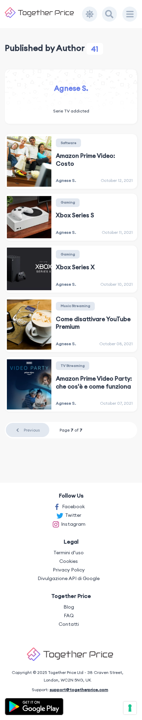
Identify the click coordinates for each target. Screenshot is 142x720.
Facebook (73, 506)
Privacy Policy (69, 570)
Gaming (68, 202)
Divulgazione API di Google (69, 578)
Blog (68, 607)
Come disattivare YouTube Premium (93, 323)
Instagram (73, 524)
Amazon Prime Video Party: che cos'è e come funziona (94, 382)
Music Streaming (75, 306)
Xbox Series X (75, 267)
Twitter (73, 515)
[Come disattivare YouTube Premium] (29, 324)
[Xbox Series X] (29, 269)
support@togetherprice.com (79, 689)
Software (69, 143)
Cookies (68, 561)
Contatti (69, 624)
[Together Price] (43, 12)
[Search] (109, 14)
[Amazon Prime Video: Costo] (29, 161)
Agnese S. (71, 88)
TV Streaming (73, 365)
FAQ (69, 615)
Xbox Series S (75, 215)
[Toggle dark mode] (89, 14)
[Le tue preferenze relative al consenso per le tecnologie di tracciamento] (129, 707)
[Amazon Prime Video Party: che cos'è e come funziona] (29, 384)
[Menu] (130, 14)
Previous (32, 430)
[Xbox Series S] (29, 217)
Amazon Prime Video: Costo (85, 159)
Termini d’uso (68, 552)
